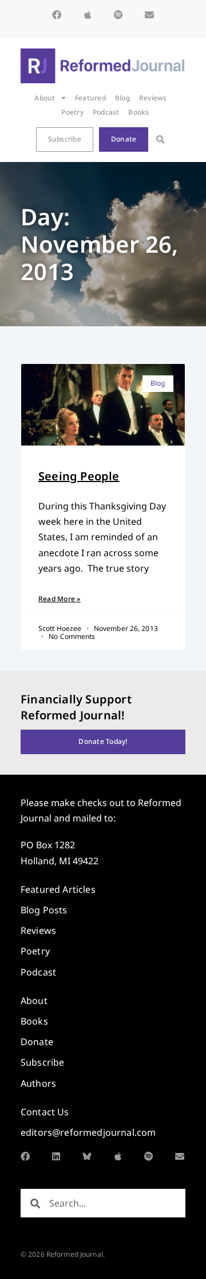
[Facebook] (56, 14)
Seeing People (79, 476)
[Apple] (87, 14)
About (44, 98)
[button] (160, 139)
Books (138, 112)
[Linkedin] (56, 1156)
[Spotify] (118, 14)
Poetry (72, 112)
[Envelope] (149, 14)
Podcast (106, 112)
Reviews (153, 98)
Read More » (59, 599)
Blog (122, 98)
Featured (90, 98)
